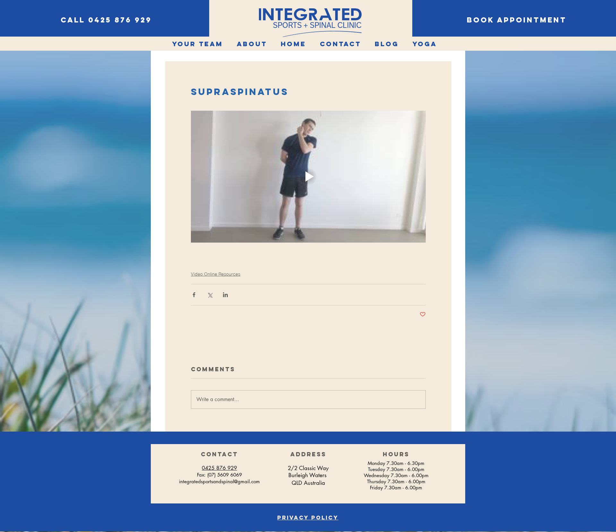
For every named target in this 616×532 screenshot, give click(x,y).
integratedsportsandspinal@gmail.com (219, 481)
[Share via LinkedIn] (225, 295)
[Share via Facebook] (194, 295)
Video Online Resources (215, 274)
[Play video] (308, 177)
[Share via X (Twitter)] (210, 295)
